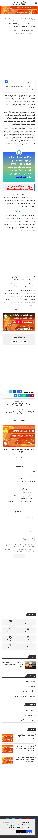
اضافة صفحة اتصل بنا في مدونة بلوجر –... (19, 449)
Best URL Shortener (30, 708)
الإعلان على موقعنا (30, 679)
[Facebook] (34, 817)
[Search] (2, 3)
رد (3, 469)
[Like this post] (18, 391)
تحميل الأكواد (19, 211)
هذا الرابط (21, 177)
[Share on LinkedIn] (28, 395)
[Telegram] (7, 817)
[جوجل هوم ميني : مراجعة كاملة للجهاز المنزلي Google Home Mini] (30, 663)
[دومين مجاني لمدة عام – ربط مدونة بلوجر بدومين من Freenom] (7, 747)
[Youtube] (27, 817)
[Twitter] (13, 817)
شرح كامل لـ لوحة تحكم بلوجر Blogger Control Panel (26, 735)
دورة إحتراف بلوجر (11, 18)
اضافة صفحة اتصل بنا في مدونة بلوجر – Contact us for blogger (25, 757)
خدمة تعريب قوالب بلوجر (29, 684)
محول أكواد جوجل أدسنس (29, 689)
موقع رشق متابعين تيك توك (28, 718)
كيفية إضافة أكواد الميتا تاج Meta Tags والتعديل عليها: (19, 87)
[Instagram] (20, 817)
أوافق (29, 832)
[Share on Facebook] (14, 391)
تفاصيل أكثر (21, 832)
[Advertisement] (19, 56)
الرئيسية (33, 18)
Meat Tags (19, 309)
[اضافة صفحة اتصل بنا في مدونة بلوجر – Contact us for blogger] (19, 436)
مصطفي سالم (26, 30)
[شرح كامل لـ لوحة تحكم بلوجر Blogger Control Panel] (7, 736)
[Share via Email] (15, 395)
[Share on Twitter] (10, 391)
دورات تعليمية (23, 18)
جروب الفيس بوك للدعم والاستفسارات (25, 694)
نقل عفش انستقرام (30, 713)
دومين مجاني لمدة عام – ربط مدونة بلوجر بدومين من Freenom (24, 746)
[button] (4, 440)
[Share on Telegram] (20, 395)
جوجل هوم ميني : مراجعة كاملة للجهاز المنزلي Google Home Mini (12, 662)
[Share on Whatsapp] (24, 395)
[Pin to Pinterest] (32, 395)
